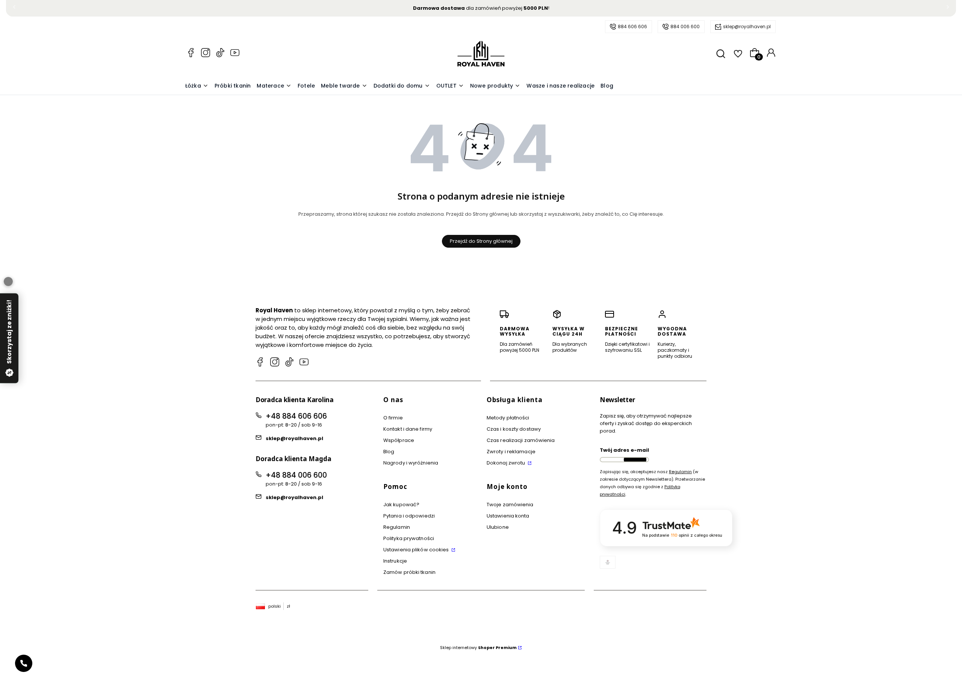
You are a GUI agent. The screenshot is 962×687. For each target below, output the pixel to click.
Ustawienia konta (508, 515)
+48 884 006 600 (296, 475)
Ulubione (498, 527)
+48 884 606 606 (296, 416)
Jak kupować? (401, 504)
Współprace (398, 440)
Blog (388, 451)
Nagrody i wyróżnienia (410, 462)
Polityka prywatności (408, 538)
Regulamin (396, 527)
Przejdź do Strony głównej (481, 241)
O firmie (393, 417)
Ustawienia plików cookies (416, 549)
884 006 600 (685, 26)
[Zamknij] (8, 281)
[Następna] (947, 8)
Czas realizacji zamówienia (521, 440)
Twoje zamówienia (510, 504)
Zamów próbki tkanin (409, 572)
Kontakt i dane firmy (407, 429)
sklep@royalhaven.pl (747, 26)
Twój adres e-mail (624, 450)
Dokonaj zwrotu (506, 462)
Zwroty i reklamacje (511, 451)
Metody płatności (508, 417)
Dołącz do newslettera (635, 459)
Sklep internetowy (478, 648)
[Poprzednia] (14, 8)
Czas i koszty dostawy (514, 429)
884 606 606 (632, 26)
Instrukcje (395, 560)
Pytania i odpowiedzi (409, 515)
